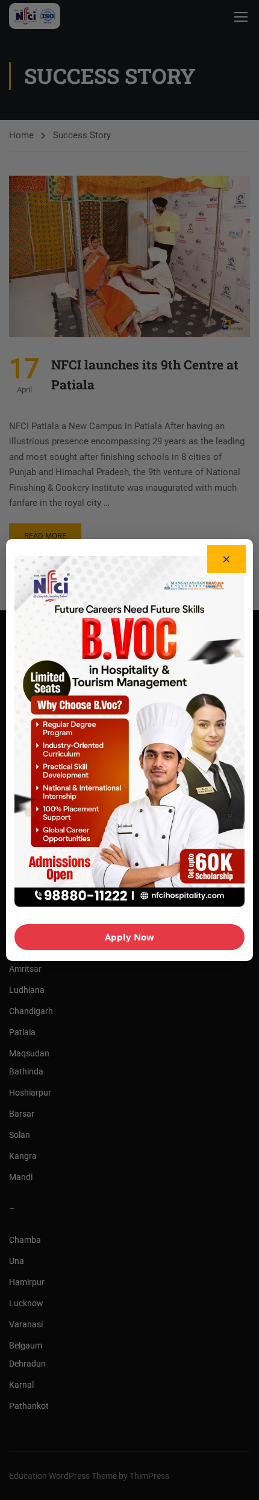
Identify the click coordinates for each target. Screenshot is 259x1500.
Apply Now (129, 937)
